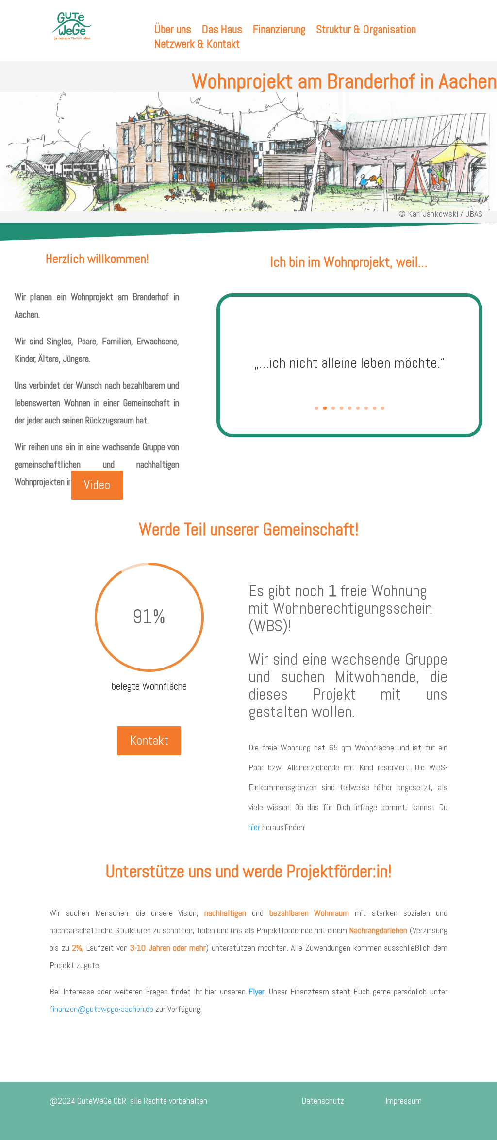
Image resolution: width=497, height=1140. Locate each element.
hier (254, 826)
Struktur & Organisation (366, 31)
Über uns (172, 31)
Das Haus (222, 31)
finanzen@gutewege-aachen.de (101, 1008)
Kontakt (149, 741)
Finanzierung (279, 31)
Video (97, 485)
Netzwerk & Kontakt (197, 45)
